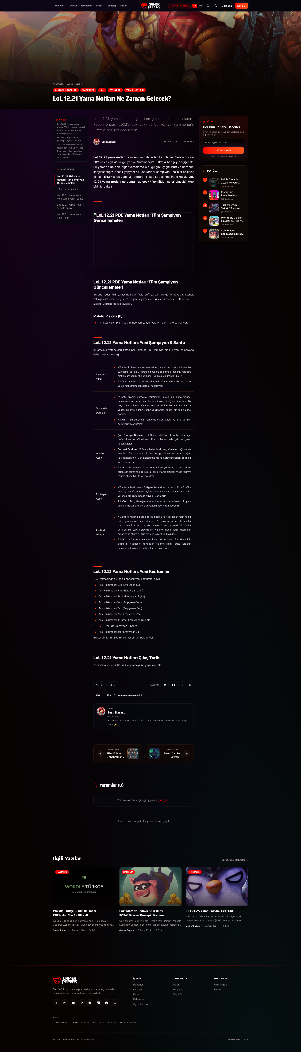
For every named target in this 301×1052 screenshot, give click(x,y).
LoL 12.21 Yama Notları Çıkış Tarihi (70, 216)
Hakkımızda (220, 984)
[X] (56, 1002)
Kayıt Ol (241, 5)
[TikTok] (81, 1002)
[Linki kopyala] (190, 684)
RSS (246, 1039)
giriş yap (163, 800)
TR (194, 6)
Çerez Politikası (108, 1022)
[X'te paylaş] (165, 684)
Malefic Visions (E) (70, 189)
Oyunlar (73, 5)
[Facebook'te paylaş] (173, 684)
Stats (181, 5)
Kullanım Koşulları (128, 1022)
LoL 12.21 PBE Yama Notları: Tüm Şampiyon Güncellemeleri (70, 180)
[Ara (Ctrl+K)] (207, 5)
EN (200, 6)
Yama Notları (135, 90)
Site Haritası (234, 1039)
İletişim (217, 989)
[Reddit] (106, 1002)
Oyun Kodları (140, 1004)
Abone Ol (225, 150)
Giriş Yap (227, 5)
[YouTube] (73, 1002)
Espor (99, 5)
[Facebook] (89, 1002)
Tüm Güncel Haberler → (234, 859)
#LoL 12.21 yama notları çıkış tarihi (124, 695)
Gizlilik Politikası (61, 1022)
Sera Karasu (116, 712)
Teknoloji (111, 5)
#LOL (98, 695)
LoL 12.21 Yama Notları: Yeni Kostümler (70, 206)
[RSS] (114, 1002)
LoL (102, 90)
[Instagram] (64, 1002)
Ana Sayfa (58, 84)
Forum (123, 5)
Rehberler (86, 5)
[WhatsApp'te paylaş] (181, 684)
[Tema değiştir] (215, 5)
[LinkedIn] (98, 1002)
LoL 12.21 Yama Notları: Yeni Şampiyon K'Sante (70, 197)
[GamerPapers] (150, 6)
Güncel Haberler (74, 84)
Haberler (59, 5)
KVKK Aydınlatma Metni (84, 1022)
